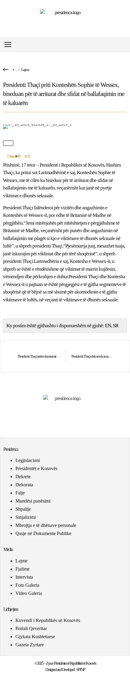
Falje (20, 492)
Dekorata (24, 484)
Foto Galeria (27, 585)
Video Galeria (28, 593)
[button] (125, 45)
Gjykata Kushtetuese (35, 636)
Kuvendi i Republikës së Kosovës (47, 620)
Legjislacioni (27, 460)
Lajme (25, 69)
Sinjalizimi (25, 517)
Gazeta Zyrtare (29, 644)
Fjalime (22, 568)
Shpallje (23, 509)
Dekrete (23, 476)
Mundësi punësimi (32, 500)
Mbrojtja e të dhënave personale (45, 525)
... (17, 69)
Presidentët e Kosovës (36, 468)
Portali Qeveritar (31, 628)
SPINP (80, 669)
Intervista (24, 577)
